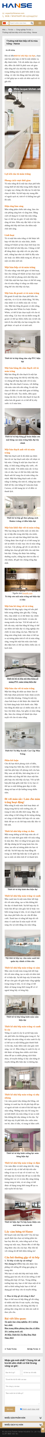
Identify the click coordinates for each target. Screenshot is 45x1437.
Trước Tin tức (11, 1349)
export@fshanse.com (14, 13)
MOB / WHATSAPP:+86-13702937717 (21, 16)
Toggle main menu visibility (40, 23)
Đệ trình (10, 1409)
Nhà (3, 30)
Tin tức (10, 30)
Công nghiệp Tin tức (23, 30)
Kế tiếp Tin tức (32, 1349)
